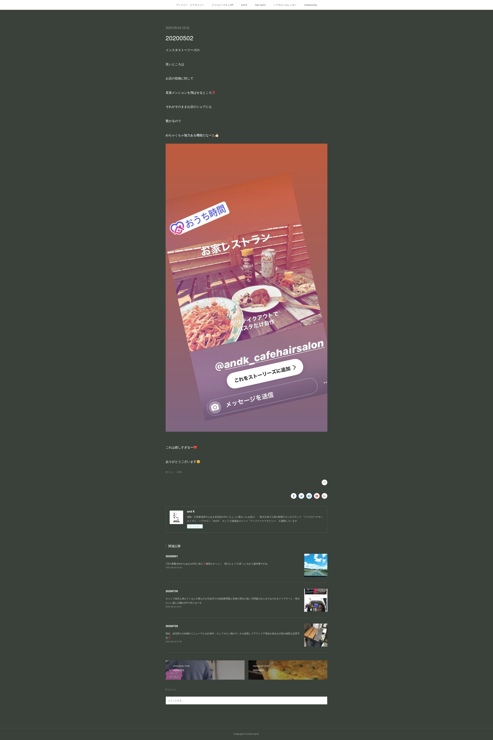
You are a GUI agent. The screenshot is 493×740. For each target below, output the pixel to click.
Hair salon (260, 4)
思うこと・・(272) (174, 472)
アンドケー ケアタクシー (190, 4)
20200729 (172, 626)
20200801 (172, 556)
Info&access (310, 4)
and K (244, 4)
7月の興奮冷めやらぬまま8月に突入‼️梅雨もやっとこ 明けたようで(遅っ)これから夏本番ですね (216, 563)
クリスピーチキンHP (222, 4)
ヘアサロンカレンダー (285, 4)
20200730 (172, 591)
